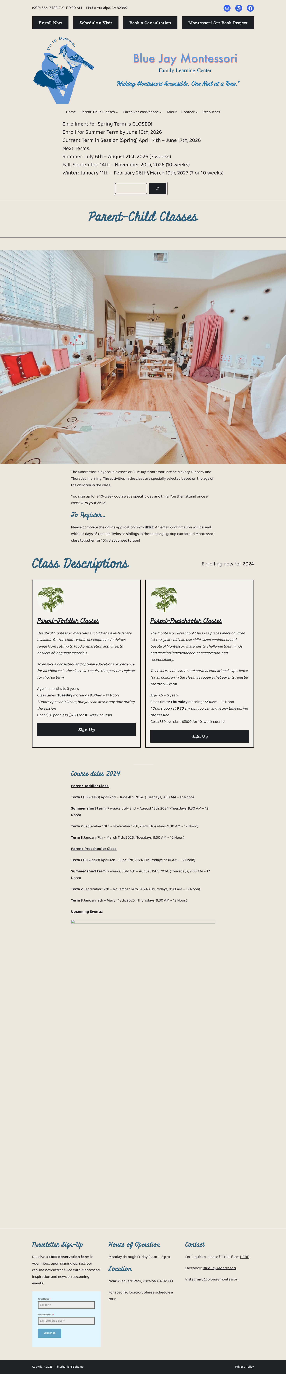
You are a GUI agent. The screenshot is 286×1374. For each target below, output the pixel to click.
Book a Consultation (150, 23)
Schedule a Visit (95, 23)
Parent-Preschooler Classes (186, 621)
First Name (44, 1299)
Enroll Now (50, 23)
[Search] (157, 188)
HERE (149, 527)
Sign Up (86, 729)
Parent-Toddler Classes (68, 621)
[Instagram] (238, 8)
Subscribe (49, 1333)
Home (71, 112)
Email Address (46, 1315)
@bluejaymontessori (221, 1279)
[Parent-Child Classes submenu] (117, 112)
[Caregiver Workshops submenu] (161, 112)
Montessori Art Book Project (218, 23)
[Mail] (227, 8)
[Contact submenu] (197, 112)
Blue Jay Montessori (219, 1268)
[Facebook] (250, 8)
